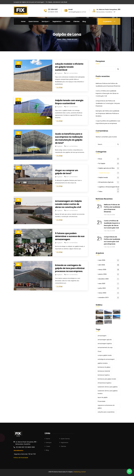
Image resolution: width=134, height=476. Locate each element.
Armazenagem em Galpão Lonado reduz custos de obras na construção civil (68, 204)
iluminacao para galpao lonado (107, 379)
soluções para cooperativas (106, 412)
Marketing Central (80, 472)
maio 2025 (108, 283)
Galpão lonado (108, 177)
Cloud (99, 351)
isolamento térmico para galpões (108, 387)
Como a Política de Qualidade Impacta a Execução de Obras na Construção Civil (107, 93)
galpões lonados (103, 363)
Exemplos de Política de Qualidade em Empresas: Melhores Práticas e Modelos (107, 113)
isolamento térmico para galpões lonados (108, 392)
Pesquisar (100, 61)
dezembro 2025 (108, 279)
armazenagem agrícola (104, 339)
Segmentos (64, 442)
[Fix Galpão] (20, 10)
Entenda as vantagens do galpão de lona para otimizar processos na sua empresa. (70, 268)
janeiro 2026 (108, 274)
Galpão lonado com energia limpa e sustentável (69, 102)
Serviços (48, 442)
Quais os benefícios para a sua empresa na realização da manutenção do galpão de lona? (69, 138)
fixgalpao (59, 73)
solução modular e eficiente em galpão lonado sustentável (69, 66)
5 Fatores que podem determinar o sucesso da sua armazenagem (69, 236)
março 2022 (108, 293)
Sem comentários (72, 73)
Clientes (63, 446)
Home (59, 39)
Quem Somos (65, 439)
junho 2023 (108, 288)
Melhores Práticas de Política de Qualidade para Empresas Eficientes (108, 84)
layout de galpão (103, 397)
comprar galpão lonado (105, 355)
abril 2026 (108, 265)
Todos (108, 191)
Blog (64, 39)
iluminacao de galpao (104, 367)
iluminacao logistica (104, 375)
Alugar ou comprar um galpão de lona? (66, 172)
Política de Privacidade (21, 458)
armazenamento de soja (105, 347)
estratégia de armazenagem (106, 359)
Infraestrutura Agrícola (108, 182)
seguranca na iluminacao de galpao (106, 406)
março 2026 (108, 269)
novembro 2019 (108, 297)
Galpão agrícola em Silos (108, 168)
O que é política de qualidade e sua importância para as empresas (108, 122)
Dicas (108, 159)
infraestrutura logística (104, 383)
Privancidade (101, 401)
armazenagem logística (105, 343)
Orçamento (107, 21)
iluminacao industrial (104, 371)
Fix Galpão (108, 163)
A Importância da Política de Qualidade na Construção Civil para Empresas (108, 103)
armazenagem (102, 335)
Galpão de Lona (108, 173)
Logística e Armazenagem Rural (108, 187)
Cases (48, 446)
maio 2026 (108, 260)
